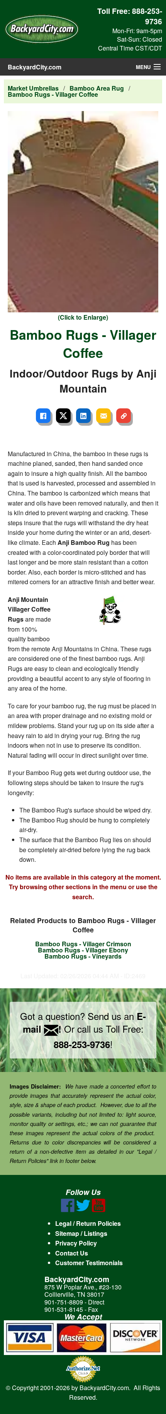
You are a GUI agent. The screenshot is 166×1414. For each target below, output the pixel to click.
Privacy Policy (76, 1243)
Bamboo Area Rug (96, 88)
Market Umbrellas (33, 88)
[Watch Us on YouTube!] (98, 1209)
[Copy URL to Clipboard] (123, 415)
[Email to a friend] (103, 415)
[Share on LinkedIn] (83, 415)
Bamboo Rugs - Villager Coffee (53, 94)
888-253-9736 (147, 16)
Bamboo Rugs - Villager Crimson (83, 943)
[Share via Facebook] (43, 415)
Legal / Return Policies (88, 1223)
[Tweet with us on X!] (83, 1209)
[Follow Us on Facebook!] (68, 1209)
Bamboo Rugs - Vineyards (83, 956)
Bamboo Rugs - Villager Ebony (83, 949)
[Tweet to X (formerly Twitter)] (63, 415)
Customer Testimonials (89, 1262)
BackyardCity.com (34, 66)
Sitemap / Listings (81, 1233)
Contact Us (71, 1253)
